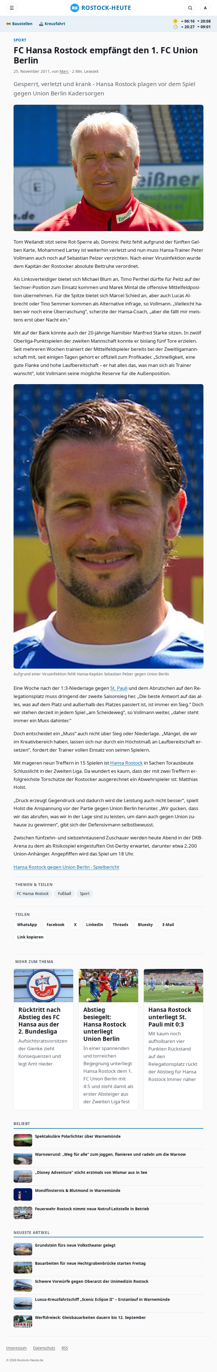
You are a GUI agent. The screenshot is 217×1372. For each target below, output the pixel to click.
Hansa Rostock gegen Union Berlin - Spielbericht (66, 867)
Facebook (55, 924)
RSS (65, 1348)
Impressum (16, 1348)
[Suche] (190, 8)
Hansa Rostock (126, 763)
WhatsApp (27, 924)
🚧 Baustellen (19, 23)
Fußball (64, 893)
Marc (64, 71)
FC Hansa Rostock (33, 893)
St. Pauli (118, 688)
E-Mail (168, 924)
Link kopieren (30, 937)
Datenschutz (44, 1348)
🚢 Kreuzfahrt (52, 23)
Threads (120, 924)
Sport (20, 40)
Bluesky (145, 924)
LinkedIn (94, 924)
